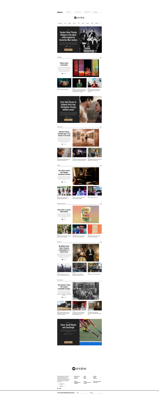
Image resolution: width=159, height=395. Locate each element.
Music (79, 23)
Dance (65, 23)
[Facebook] (57, 388)
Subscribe (96, 23)
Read (68, 49)
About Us (75, 381)
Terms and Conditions (97, 381)
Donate (92, 23)
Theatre (83, 23)
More (101, 57)
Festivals (69, 23)
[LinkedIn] (60, 388)
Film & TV (74, 23)
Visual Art (87, 23)
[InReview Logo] (79, 18)
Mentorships (95, 382)
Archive (85, 381)
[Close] (158, 392)
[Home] (61, 12)
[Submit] (101, 393)
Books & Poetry (60, 23)
